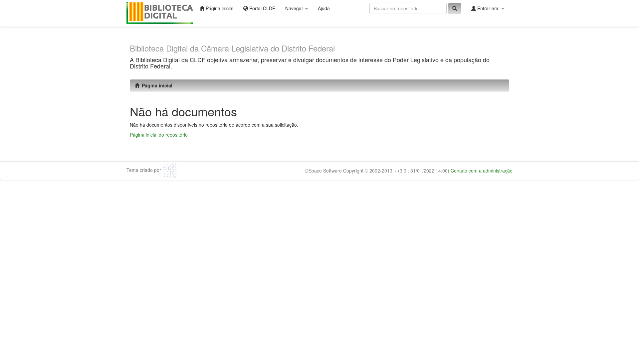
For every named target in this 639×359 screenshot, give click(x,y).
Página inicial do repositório (159, 134)
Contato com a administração (482, 170)
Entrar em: (488, 8)
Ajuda (324, 8)
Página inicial (218, 8)
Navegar (295, 8)
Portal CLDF (261, 8)
